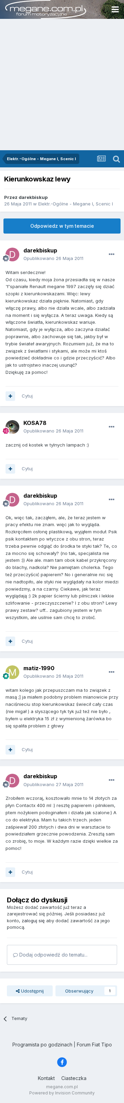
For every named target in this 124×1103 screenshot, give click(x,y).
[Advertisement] (62, 85)
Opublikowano (53, 258)
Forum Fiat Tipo (94, 1044)
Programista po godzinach (42, 1044)
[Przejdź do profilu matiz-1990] (12, 672)
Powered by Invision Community (62, 1092)
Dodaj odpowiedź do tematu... (52, 955)
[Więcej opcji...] (111, 254)
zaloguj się (33, 920)
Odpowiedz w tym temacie (62, 226)
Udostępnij (32, 991)
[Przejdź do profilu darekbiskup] (12, 254)
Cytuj (27, 396)
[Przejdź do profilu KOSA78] (12, 427)
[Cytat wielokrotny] (10, 396)
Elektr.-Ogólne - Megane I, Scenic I (75, 203)
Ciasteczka (73, 1078)
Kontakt (46, 1078)
